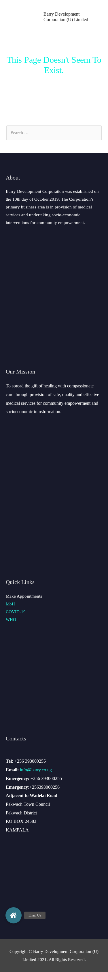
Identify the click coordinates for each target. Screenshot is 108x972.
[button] (13, 915)
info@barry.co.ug (36, 769)
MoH (10, 604)
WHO (11, 619)
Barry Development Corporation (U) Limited (65, 17)
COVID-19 (16, 611)
